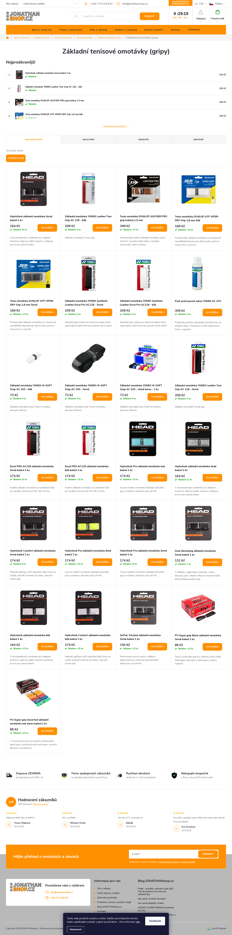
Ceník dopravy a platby (34, 3)
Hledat (150, 16)
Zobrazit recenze (40, 804)
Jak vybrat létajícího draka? (151, 903)
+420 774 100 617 (59, 897)
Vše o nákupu (12, 3)
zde (138, 922)
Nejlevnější (88, 139)
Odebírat (208, 854)
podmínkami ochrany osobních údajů (177, 861)
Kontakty (101, 911)
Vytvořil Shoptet (218, 928)
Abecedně (198, 139)
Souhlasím (155, 921)
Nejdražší (143, 139)
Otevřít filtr (16, 158)
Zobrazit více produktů (114, 126)
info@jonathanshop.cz (61, 892)
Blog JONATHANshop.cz (109, 906)
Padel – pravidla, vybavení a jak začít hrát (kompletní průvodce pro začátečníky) (155, 891)
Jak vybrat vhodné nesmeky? (152, 898)
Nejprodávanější (33, 139)
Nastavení (75, 929)
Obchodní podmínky (107, 897)
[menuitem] (42, 30)
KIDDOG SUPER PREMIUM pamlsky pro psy (156, 909)
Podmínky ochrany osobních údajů (114, 902)
